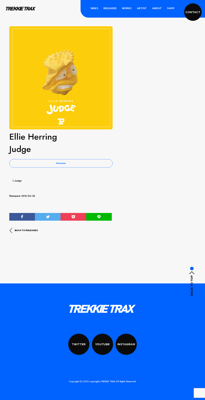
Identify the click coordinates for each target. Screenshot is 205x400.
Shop (170, 8)
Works (127, 8)
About (157, 8)
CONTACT (192, 12)
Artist (142, 8)
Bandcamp (61, 163)
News (94, 8)
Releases (110, 8)
